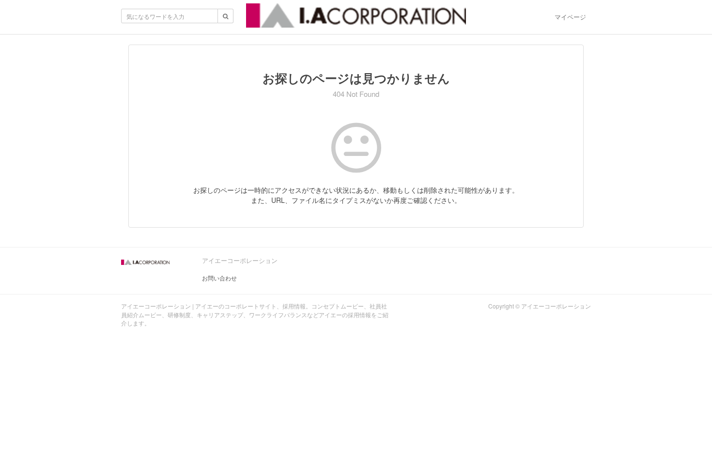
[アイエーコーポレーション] (356, 18)
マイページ (570, 16)
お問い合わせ (219, 278)
